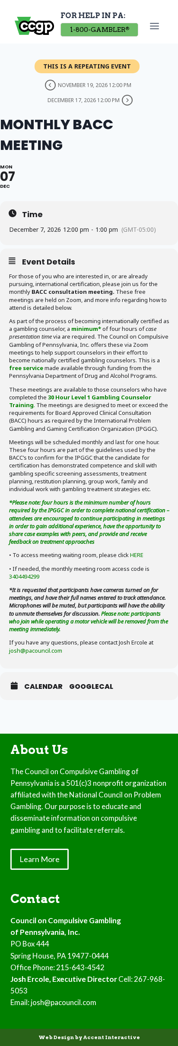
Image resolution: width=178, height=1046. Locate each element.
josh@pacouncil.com (35, 650)
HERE (136, 555)
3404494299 (24, 576)
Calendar (43, 687)
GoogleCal (91, 687)
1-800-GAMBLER (99, 30)
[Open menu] (156, 26)
